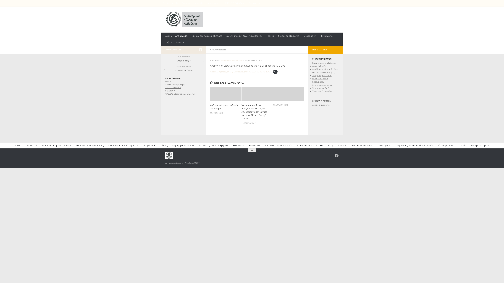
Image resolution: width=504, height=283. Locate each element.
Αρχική (168, 36)
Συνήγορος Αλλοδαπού (322, 85)
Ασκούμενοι (31, 145)
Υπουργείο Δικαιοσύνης (322, 91)
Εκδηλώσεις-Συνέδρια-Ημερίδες (207, 36)
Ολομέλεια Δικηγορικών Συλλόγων (180, 94)
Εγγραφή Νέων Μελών (192, 3)
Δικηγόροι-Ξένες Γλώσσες (156, 145)
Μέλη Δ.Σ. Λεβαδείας (235, 3)
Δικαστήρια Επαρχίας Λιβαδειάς (56, 145)
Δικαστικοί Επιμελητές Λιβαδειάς (123, 145)
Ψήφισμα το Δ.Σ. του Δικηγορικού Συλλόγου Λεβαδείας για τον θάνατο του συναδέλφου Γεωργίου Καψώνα (255, 112)
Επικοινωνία (254, 3)
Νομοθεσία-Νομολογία (288, 36)
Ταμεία (271, 36)
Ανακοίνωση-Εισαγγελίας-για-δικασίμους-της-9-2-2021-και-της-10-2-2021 (240, 72)
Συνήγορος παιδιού (320, 88)
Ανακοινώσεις (181, 36)
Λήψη (275, 72)
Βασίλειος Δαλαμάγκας (231, 60)
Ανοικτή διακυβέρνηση (175, 84)
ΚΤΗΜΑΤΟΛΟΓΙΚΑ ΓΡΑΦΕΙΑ (310, 145)
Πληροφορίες (309, 36)
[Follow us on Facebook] (200, 49)
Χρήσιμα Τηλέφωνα (174, 42)
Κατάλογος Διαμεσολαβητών (278, 145)
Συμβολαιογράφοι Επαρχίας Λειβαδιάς (415, 145)
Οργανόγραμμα (214, 3)
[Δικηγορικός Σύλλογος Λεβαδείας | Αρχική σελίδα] (184, 19)
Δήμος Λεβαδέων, (320, 66)
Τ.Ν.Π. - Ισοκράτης (173, 87)
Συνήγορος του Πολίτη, (322, 75)
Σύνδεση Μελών (170, 3)
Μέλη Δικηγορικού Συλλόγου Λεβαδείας (243, 36)
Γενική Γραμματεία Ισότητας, (324, 63)
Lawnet (168, 81)
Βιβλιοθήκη (170, 91)
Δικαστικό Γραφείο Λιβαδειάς (90, 145)
